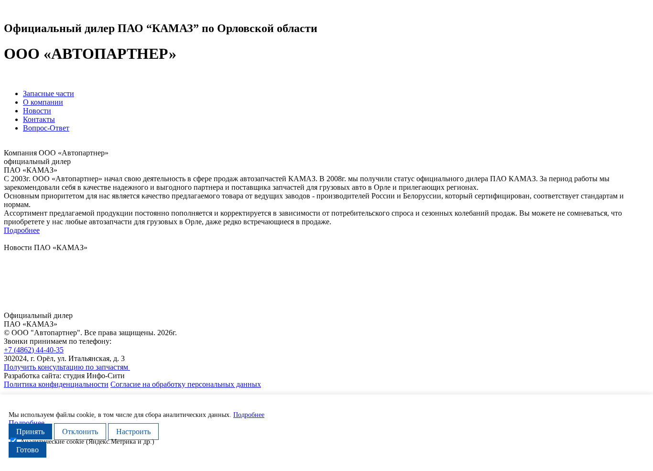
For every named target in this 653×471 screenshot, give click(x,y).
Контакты (39, 119)
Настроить (133, 431)
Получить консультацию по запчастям (67, 367)
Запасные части (48, 93)
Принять (30, 431)
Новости (37, 111)
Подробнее (22, 230)
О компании (43, 102)
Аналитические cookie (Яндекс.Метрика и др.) (87, 441)
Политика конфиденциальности (56, 384)
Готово (27, 450)
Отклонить (80, 431)
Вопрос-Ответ (46, 128)
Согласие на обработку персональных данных (185, 384)
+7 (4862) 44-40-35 (34, 350)
